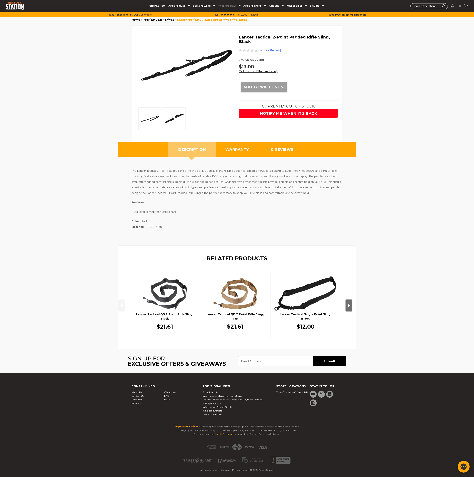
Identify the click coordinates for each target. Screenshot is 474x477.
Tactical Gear (227, 6)
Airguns (274, 6)
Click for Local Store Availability (258, 71)
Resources (137, 399)
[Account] (451, 6)
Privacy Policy (239, 469)
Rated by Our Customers (129, 14)
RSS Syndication (212, 403)
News (167, 399)
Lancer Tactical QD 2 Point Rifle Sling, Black (164, 316)
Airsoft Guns (177, 6)
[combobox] (429, 6)
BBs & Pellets (202, 6)
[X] (321, 394)
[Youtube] (313, 394)
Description (192, 149)
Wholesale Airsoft (212, 410)
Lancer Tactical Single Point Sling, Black (305, 316)
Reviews (136, 403)
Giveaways (170, 392)
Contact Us (137, 395)
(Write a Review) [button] (270, 50)
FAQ (166, 395)
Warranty (237, 149)
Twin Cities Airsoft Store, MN (292, 392)
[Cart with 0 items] (464, 6)
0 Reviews (282, 149)
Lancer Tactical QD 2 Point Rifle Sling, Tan (235, 316)
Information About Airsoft (217, 407)
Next (349, 305)
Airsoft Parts (252, 6)
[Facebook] (329, 394)
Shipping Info (210, 392)
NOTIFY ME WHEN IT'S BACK (288, 113)
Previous (121, 305)
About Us (136, 392)
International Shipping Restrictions (222, 395)
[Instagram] (313, 402)
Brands (315, 6)
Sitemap (225, 469)
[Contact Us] (457, 6)
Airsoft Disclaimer (224, 434)
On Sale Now (157, 6)
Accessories (295, 6)
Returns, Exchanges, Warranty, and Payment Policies (232, 399)
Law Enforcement (213, 414)
